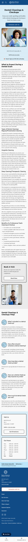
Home (3, 494)
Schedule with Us (14, 24)
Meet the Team (5, 500)
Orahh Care (19, 523)
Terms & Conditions (12, 523)
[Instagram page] (5, 515)
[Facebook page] (2, 515)
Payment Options (6, 507)
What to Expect (5, 504)
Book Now (14, 278)
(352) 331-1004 (15, 55)
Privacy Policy (4, 523)
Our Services (5, 497)
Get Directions (14, 431)
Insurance (4, 510)
